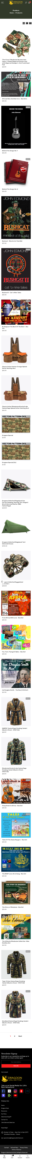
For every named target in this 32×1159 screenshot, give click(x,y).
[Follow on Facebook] (3, 1091)
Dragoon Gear (5, 1108)
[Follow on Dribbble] (21, 1091)
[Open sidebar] (2, 582)
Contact (6, 1147)
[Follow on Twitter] (9, 1091)
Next (20, 1036)
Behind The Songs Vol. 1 (10, 150)
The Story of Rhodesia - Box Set (13, 907)
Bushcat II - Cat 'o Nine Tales (11, 292)
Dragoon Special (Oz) (9, 462)
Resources (4, 1111)
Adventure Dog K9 (6, 1117)
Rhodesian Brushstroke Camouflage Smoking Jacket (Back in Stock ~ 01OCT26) (14, 770)
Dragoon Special (7, 435)
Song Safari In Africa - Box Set (12, 805)
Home (12, 13)
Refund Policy (14, 1147)
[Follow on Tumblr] (9, 1095)
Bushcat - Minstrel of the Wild (12, 241)
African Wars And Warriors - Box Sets (14, 99)
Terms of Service (16, 1149)
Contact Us (4, 1119)
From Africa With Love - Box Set (12, 618)
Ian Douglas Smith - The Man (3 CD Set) (15, 690)
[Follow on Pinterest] (3, 1095)
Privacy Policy (24, 1147)
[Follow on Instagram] (15, 1091)
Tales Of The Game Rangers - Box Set (14, 840)
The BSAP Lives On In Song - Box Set (14, 874)
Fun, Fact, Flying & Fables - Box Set (14, 652)
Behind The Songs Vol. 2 (10, 189)
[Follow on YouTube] (15, 1095)
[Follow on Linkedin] (27, 1091)
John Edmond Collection (8, 1122)
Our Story (4, 1114)
